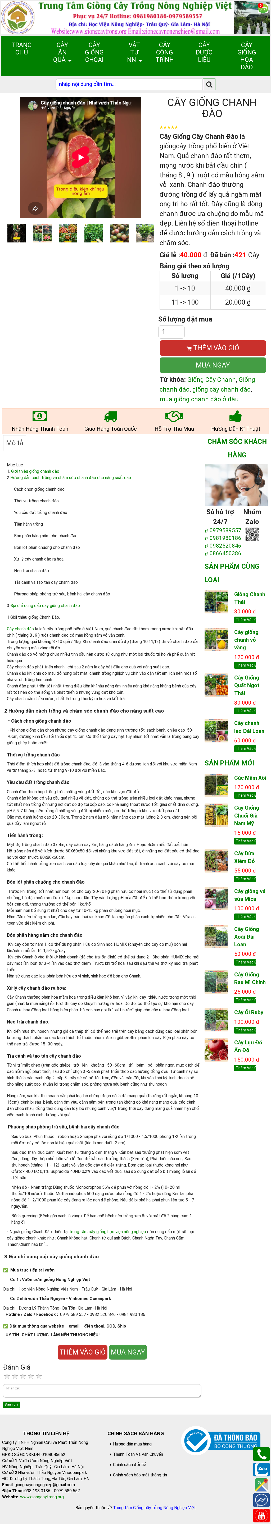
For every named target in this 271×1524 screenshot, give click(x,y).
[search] (209, 84)
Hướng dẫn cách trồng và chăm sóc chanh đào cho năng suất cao (70, 477)
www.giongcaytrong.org (42, 1496)
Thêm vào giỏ (246, 620)
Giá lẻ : (170, 255)
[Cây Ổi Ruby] (216, 1019)
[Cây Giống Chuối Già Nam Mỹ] (216, 815)
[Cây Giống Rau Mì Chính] (216, 982)
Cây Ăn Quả (60, 52)
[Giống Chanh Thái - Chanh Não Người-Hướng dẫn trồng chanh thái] (216, 601)
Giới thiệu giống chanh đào (35, 471)
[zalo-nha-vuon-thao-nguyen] (252, 534)
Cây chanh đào (20, 628)
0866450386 (225, 553)
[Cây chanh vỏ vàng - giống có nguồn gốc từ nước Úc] (216, 639)
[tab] (14, 443)
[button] (150, 157)
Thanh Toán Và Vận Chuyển (138, 1454)
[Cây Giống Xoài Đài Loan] (216, 936)
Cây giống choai (94, 52)
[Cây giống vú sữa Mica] (216, 898)
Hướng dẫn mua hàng (132, 1444)
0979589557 (225, 530)
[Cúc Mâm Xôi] (216, 785)
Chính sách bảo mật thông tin (140, 1474)
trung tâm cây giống (88, 1231)
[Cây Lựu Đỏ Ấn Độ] (216, 1049)
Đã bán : (222, 255)
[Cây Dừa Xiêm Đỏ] (216, 860)
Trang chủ (21, 48)
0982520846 (225, 546)
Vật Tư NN (133, 52)
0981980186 (225, 538)
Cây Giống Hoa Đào (246, 56)
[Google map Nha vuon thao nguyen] (261, 1484)
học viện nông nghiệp (127, 1231)
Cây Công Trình (165, 52)
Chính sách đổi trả (129, 1464)
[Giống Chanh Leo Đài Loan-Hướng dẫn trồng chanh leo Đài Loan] (216, 730)
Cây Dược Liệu (204, 52)
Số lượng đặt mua (185, 319)
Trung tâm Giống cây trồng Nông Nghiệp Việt (154, 1507)
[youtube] (261, 1515)
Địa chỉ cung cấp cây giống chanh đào (45, 605)
